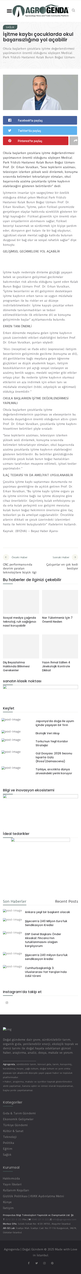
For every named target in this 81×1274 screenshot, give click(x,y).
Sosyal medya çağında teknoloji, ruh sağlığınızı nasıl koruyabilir (19, 622)
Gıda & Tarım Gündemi (19, 1113)
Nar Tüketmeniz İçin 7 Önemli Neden (57, 620)
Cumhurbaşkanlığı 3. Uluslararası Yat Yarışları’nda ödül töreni (46, 972)
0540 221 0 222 (39, 1219)
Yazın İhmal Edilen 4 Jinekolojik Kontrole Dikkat (56, 666)
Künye (7, 1202)
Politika (8, 1143)
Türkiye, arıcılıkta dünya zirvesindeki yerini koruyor (54, 771)
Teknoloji (10, 1137)
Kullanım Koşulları (16, 1190)
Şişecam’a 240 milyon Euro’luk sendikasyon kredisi (46, 957)
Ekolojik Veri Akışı (48, 733)
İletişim (8, 1208)
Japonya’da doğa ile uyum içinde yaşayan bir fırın (55, 723)
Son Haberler (14, 901)
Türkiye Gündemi (15, 1125)
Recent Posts (66, 901)
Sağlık (10, 27)
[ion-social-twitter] (37, 1263)
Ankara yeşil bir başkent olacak (47, 912)
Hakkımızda (11, 1178)
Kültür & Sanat (13, 1131)
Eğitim (7, 1149)
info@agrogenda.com (64, 1219)
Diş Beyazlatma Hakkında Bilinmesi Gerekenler (16, 666)
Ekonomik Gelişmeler (18, 1119)
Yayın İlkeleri (12, 1184)
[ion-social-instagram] (7, 1003)
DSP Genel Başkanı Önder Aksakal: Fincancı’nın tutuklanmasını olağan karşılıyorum (43, 940)
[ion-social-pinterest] (52, 1263)
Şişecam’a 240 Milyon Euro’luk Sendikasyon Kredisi (46, 923)
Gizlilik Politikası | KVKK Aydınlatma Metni (33, 1196)
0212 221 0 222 (14, 1219)
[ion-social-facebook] (29, 1263)
